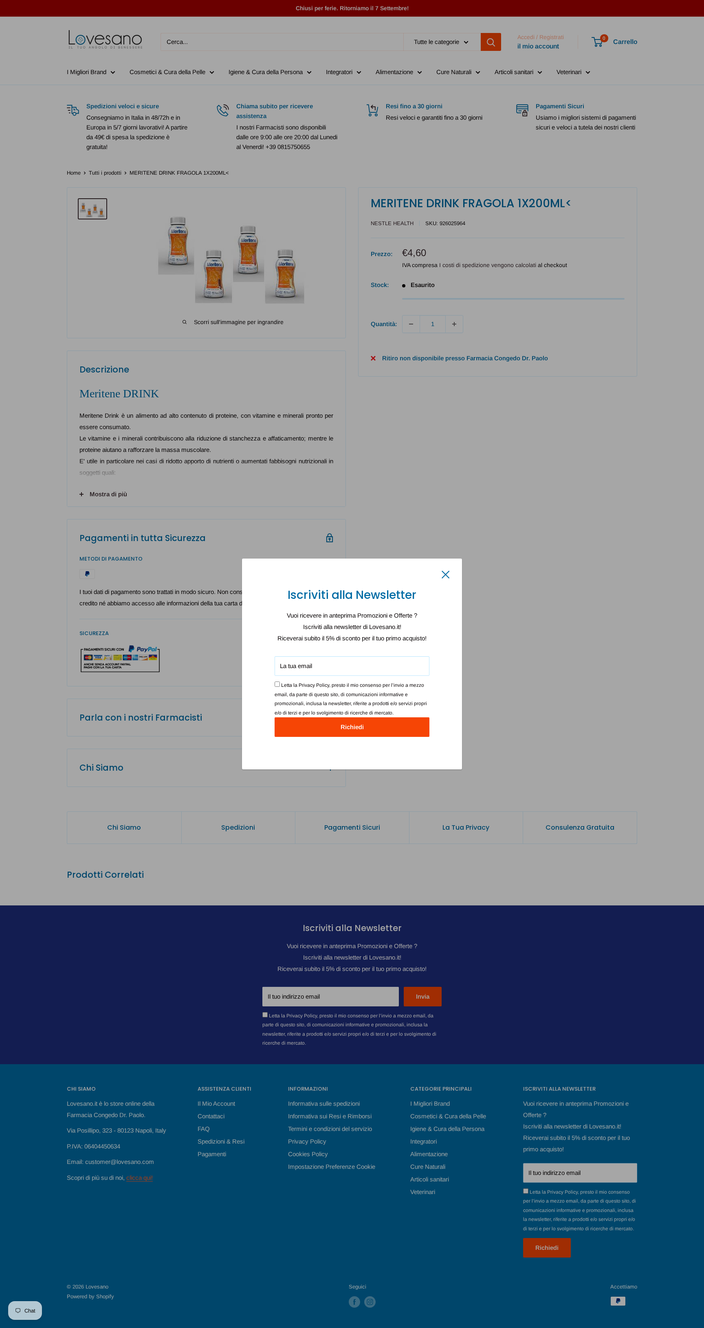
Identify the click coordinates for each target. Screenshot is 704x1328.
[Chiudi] (446, 574)
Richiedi (352, 726)
